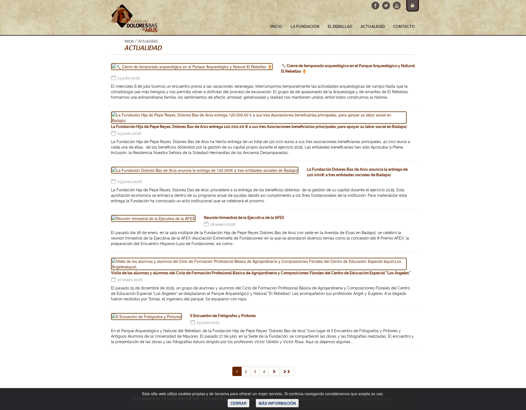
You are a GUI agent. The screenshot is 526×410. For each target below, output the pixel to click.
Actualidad (373, 26)
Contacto (404, 26)
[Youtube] (397, 6)
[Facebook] (375, 6)
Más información (277, 403)
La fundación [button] (305, 26)
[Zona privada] (412, 6)
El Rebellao (340, 26)
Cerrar (238, 403)
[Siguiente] (273, 371)
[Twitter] (386, 6)
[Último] (286, 371)
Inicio (276, 26)
